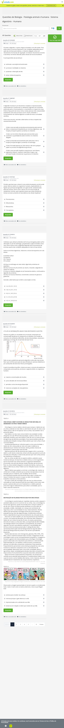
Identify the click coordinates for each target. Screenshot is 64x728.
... (32, 624)
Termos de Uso (44, 721)
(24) (10, 221)
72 (36, 624)
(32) (10, 86)
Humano (17, 21)
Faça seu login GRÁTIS (56, 40)
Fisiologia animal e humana (36, 17)
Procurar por (5, 25)
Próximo (41, 624)
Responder (8, 79)
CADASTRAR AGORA (51, 5)
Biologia (18, 17)
